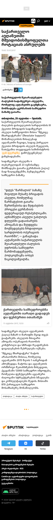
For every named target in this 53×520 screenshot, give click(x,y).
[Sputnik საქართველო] (8, 22)
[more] (48, 323)
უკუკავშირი (7, 483)
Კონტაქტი (27, 460)
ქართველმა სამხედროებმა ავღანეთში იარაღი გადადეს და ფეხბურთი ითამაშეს (26, 313)
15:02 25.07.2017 (8, 50)
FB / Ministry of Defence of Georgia (17, 84)
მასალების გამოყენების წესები (17, 464)
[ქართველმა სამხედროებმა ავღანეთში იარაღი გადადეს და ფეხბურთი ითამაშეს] (26, 287)
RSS (21, 468)
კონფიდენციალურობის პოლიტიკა (19, 472)
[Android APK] (10, 491)
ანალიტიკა (23, 435)
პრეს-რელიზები (10, 468)
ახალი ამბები (22, 396)
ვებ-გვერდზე (11, 152)
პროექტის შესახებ (11, 460)
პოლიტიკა (7, 396)
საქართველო (37, 396)
